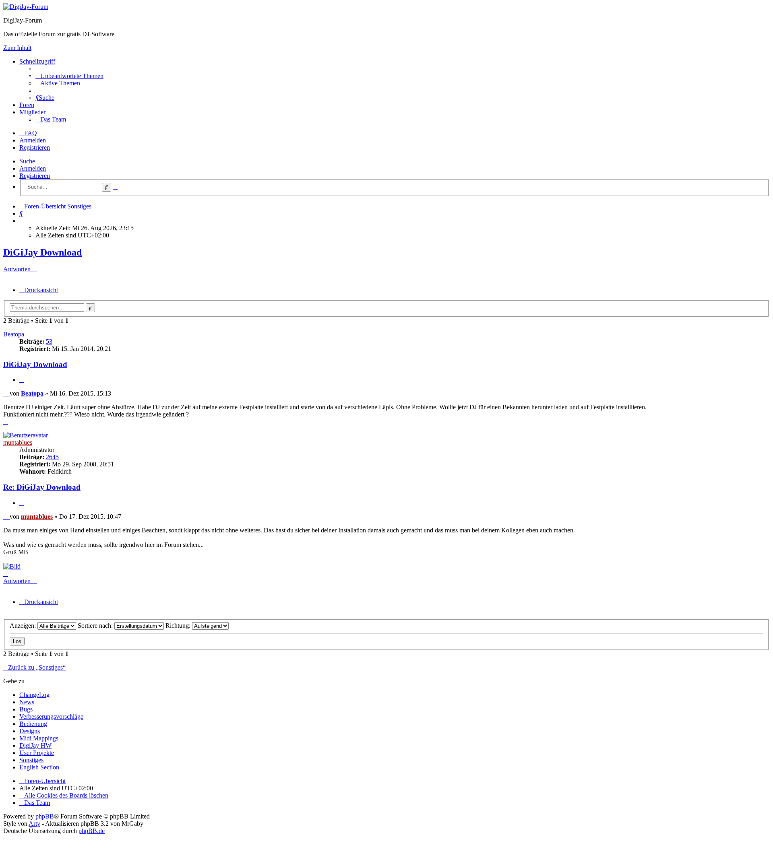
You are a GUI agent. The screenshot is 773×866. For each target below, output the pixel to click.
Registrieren (34, 175)
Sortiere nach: (96, 625)
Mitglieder (32, 112)
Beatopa (13, 334)
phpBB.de (92, 830)
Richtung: (178, 625)
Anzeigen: (23, 625)
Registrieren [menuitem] (34, 147)
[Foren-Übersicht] (25, 6)
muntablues (17, 442)
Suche (27, 161)
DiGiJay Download (42, 252)
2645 (52, 457)
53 (49, 341)
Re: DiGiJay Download (42, 487)
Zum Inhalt (17, 47)
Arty (34, 823)
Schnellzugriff (37, 61)
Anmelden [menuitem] (32, 140)
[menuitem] (69, 75)
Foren (26, 104)
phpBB (44, 816)
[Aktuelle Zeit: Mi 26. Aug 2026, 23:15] (21, 220)
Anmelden (32, 168)
